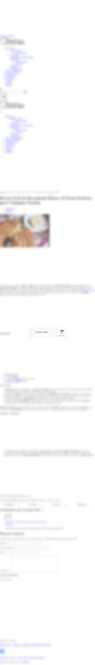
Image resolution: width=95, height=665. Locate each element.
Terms (63, 335)
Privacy (59, 335)
